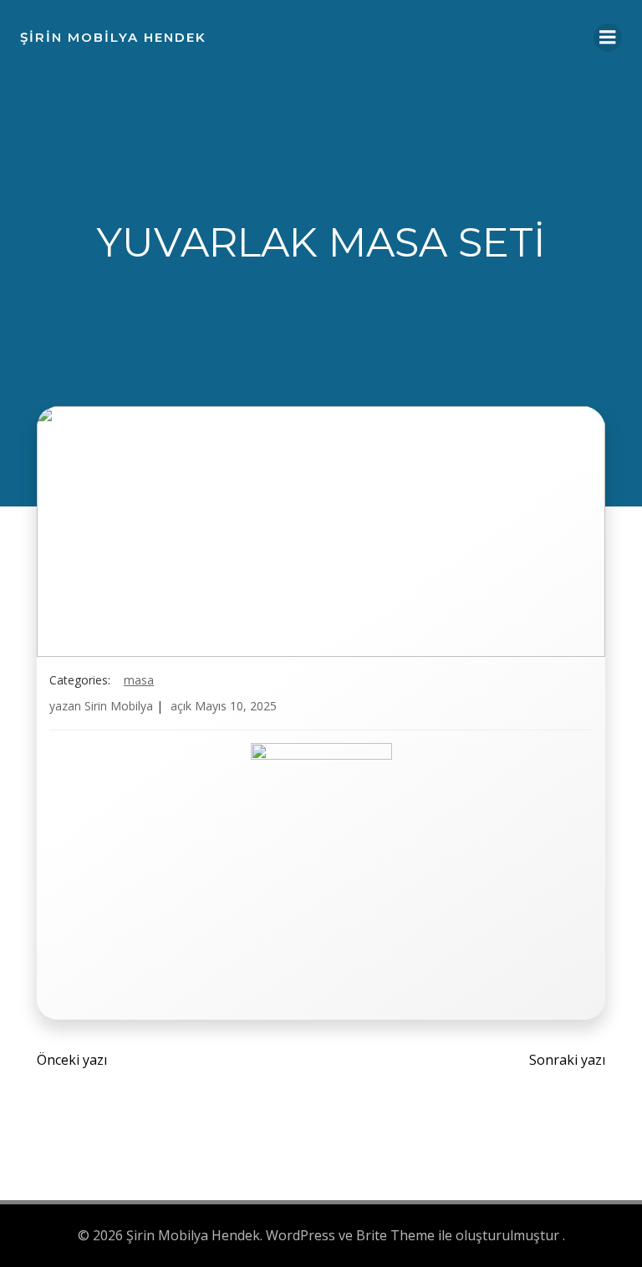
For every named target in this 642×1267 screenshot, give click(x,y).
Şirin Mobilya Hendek (113, 37)
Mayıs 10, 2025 (236, 706)
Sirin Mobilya (118, 706)
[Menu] (608, 37)
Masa (139, 680)
